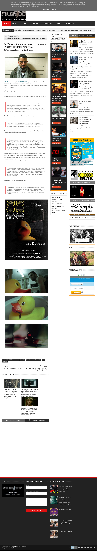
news (43, 359)
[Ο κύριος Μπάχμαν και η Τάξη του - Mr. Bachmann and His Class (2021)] (59, 168)
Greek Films (22, 359)
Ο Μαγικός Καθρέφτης (65, 509)
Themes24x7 (16, 548)
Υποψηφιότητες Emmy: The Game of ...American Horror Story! (86, 43)
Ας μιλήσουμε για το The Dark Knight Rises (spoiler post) (65, 489)
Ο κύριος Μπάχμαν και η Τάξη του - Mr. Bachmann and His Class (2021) (59, 181)
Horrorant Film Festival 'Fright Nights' (33, 359)
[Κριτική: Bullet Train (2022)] (59, 46)
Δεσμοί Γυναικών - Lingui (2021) (57, 139)
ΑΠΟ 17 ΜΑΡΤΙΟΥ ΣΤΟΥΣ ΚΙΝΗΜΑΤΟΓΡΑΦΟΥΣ (57, 37)
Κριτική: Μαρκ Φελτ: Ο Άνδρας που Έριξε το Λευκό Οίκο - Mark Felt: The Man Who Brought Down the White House (85, 85)
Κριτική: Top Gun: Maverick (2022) (31, 30)
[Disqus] (25, 449)
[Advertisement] (60, 14)
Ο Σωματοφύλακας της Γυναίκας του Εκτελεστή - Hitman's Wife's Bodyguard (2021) (59, 97)
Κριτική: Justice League (65, 531)
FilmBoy (14, 546)
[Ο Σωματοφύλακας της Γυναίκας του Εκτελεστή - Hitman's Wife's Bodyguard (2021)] (59, 84)
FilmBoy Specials (47, 24)
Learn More (46, 9)
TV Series (24, 24)
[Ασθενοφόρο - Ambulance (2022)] (59, 64)
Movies (14, 24)
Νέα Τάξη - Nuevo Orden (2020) (57, 159)
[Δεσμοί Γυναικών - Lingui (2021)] (59, 128)
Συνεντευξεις (16, 359)
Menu (58, 24)
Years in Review (70, 24)
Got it (54, 9)
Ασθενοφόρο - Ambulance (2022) (57, 75)
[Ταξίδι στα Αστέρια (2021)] (59, 108)
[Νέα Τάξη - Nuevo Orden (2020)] (59, 148)
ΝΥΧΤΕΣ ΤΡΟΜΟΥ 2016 (7, 359)
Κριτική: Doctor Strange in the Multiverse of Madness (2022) (60, 30)
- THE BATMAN (56, 197)
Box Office (36, 24)
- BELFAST (54, 208)
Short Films (13, 36)
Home (7, 24)
